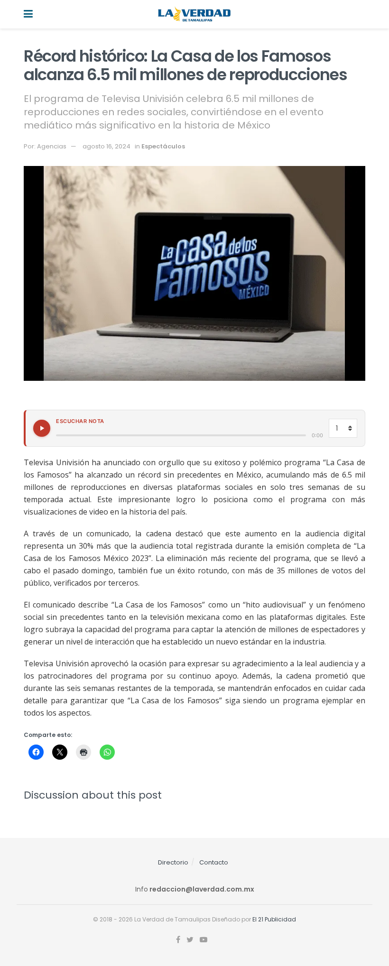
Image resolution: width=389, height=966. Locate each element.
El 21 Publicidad (274, 919)
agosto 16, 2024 (106, 146)
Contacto (213, 862)
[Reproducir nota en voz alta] (41, 428)
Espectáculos (163, 146)
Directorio (173, 862)
